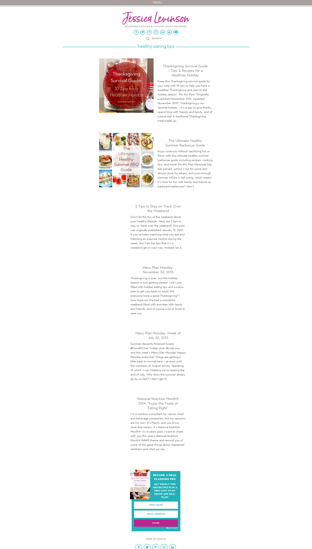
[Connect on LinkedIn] (162, 32)
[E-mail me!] (176, 32)
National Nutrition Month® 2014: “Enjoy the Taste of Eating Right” (158, 403)
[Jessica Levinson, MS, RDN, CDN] (156, 19)
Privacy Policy (172, 528)
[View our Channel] (169, 32)
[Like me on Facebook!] (136, 32)
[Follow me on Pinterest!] (149, 32)
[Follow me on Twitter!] (142, 32)
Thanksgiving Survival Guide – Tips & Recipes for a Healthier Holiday (185, 71)
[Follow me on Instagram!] (156, 32)
